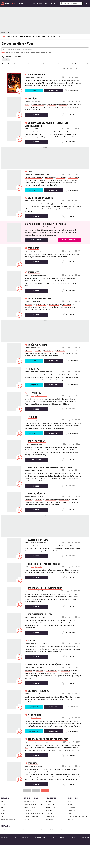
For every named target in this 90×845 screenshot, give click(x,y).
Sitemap (3, 804)
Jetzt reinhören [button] (36, 240)
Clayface (70, 813)
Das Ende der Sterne (30, 801)
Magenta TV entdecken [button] (69, 240)
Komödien (32, 52)
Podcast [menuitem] (40, 3)
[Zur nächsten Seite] (54, 790)
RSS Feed (60, 829)
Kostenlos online (46, 52)
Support (3, 810)
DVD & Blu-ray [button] (36, 460)
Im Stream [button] (36, 115)
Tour (2, 816)
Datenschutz (25, 837)
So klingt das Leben (29, 807)
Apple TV (18, 52)
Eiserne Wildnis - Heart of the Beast (78, 816)
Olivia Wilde (49, 820)
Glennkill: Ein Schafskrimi (31, 816)
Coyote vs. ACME (73, 810)
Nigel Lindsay (48, 779)
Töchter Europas (28, 810)
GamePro (73, 837)
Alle (3, 36)
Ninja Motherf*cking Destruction (33, 804)
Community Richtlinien (8, 820)
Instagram (23, 829)
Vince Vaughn (50, 801)
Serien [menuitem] (27, 3)
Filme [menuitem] (21, 3)
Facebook (4, 829)
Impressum (4, 837)
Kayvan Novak (33, 779)
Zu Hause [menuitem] (54, 3)
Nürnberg (26, 820)
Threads (40, 829)
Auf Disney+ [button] (33, 91)
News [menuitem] (33, 3)
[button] (72, 90)
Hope (69, 801)
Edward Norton (50, 807)
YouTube (13, 829)
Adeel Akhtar (66, 779)
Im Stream (45, 36)
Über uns (4, 801)
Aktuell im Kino (12, 36)
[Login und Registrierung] (86, 3)
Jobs (53, 837)
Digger (70, 804)
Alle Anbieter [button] (53, 91)
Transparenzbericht (40, 837)
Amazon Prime (25, 52)
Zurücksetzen (16, 57)
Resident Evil (71, 807)
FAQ (2, 807)
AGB (15, 837)
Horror (38, 52)
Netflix (13, 52)
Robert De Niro (50, 816)
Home (3, 32)
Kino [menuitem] (46, 3)
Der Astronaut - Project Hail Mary (33, 813)
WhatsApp (51, 829)
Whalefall (70, 820)
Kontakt (3, 813)
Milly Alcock (49, 813)
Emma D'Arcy (49, 810)
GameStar (63, 837)
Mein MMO (85, 837)
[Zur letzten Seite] (63, 790)
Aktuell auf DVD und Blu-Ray (30, 36)
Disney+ (8, 52)
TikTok (32, 829)
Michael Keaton (50, 804)
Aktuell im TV (56, 36)
